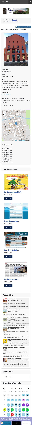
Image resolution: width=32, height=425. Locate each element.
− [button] (3, 114)
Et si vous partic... (11, 279)
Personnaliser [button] (26, 423)
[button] (2, 229)
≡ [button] (30, 1)
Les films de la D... (11, 250)
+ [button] (3, 112)
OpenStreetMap (22, 140)
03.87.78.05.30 (6, 94)
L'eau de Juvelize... (11, 221)
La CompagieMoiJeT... (13, 192)
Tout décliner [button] (16, 423)
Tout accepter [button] (6, 423)
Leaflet (15, 140)
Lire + (9, 198)
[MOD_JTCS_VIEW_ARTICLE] (16, 182)
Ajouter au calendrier (23, 27)
